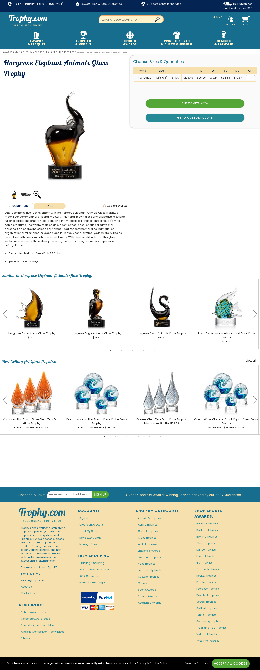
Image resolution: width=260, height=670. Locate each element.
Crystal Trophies (148, 531)
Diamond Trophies (149, 557)
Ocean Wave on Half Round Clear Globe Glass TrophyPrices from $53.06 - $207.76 (96, 423)
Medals (142, 583)
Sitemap (26, 638)
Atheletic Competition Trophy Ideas (42, 631)
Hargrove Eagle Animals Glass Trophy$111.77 (96, 335)
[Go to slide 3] (133, 351)
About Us (26, 587)
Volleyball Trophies (208, 634)
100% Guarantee (89, 576)
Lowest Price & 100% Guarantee (101, 4)
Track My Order (88, 531)
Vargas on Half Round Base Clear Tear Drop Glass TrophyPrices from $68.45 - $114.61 (32, 423)
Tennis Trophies (206, 614)
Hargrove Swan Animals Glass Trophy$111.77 (161, 335)
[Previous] (5, 314)
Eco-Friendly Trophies (151, 570)
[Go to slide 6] (160, 437)
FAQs (50, 206)
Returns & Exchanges (92, 582)
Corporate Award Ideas (35, 618)
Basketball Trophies (208, 530)
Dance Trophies (206, 549)
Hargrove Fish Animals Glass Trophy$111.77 (31, 335)
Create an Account (91, 524)
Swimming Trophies (208, 621)
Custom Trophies (148, 576)
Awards (36, 42)
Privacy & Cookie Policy (152, 663)
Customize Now (195, 103)
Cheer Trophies (205, 543)
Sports (130, 42)
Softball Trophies (206, 608)
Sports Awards (147, 589)
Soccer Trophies (206, 601)
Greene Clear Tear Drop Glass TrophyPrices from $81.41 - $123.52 (161, 421)
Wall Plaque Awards (150, 544)
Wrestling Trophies (207, 640)
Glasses (223, 42)
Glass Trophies (147, 537)
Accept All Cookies (230, 663)
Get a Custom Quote (195, 118)
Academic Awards (149, 602)
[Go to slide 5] (155, 351)
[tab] (18, 206)
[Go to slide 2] (121, 351)
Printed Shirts (177, 42)
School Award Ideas (33, 612)
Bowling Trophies (207, 536)
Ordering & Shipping (91, 563)
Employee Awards (149, 550)
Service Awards (147, 596)
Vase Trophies (146, 563)
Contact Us (28, 593)
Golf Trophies (204, 562)
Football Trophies (207, 556)
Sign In (83, 518)
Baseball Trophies (207, 523)
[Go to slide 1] (110, 351)
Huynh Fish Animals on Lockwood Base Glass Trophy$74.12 (226, 337)
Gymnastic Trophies (209, 569)
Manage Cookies (90, 544)
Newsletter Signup (90, 537)
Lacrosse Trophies (207, 588)
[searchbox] (131, 19)
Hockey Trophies (206, 575)
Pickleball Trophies (207, 595)
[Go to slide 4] (144, 351)
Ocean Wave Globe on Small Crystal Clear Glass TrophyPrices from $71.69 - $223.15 (226, 423)
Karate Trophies (206, 582)
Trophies (83, 42)
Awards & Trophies (149, 518)
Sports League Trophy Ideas (38, 625)
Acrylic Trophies (147, 524)
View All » (252, 361)
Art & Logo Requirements (94, 569)
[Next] (255, 314)
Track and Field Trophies (211, 627)
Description (18, 206)
